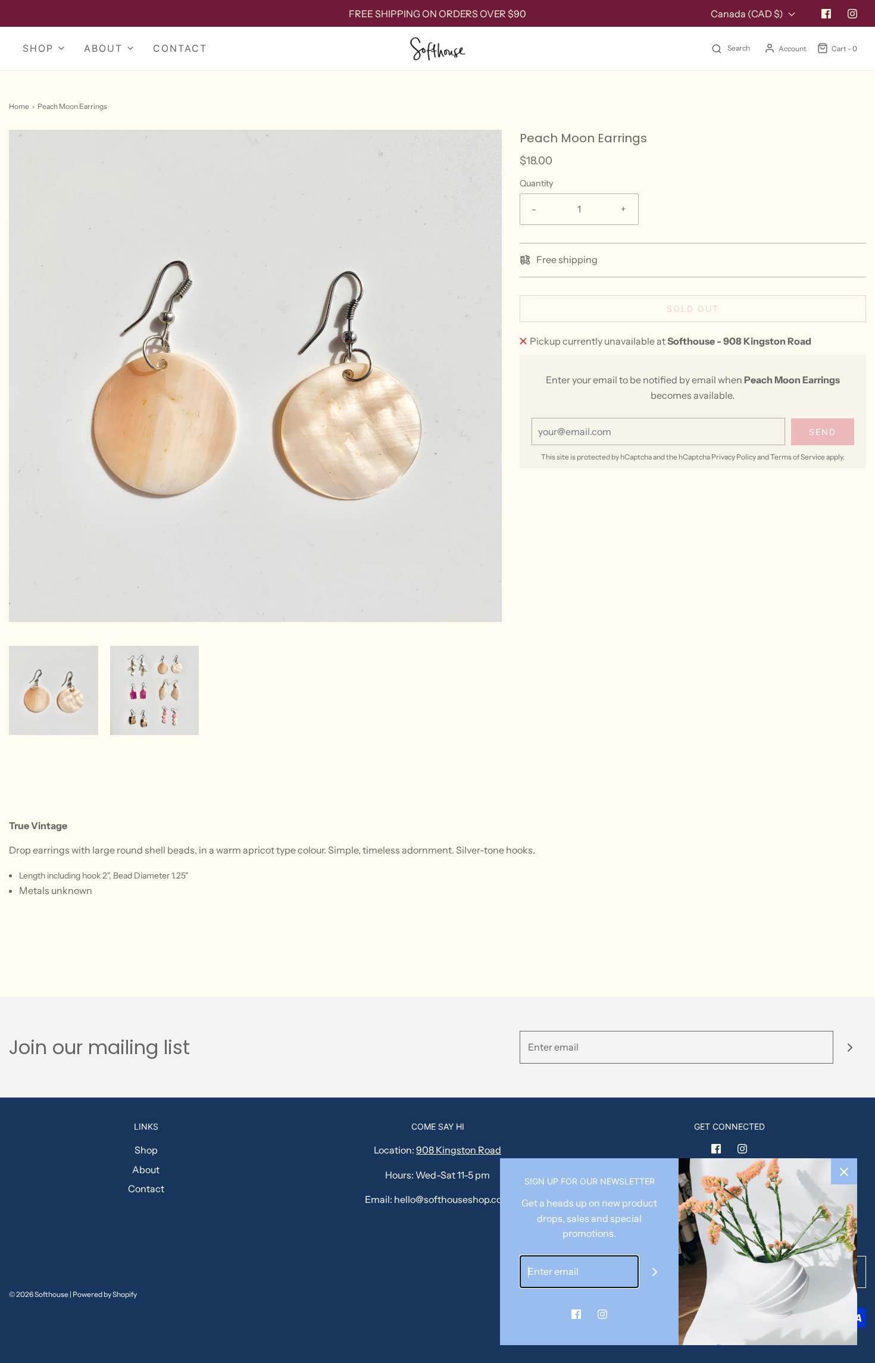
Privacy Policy (733, 456)
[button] (53, 690)
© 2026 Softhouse (38, 1294)
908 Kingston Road (458, 1150)
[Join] (849, 1047)
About (146, 1170)
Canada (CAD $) (748, 14)
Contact (180, 48)
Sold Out (693, 309)
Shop (146, 1150)
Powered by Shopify (105, 1294)
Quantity (537, 183)
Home (19, 106)
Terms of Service (797, 456)
